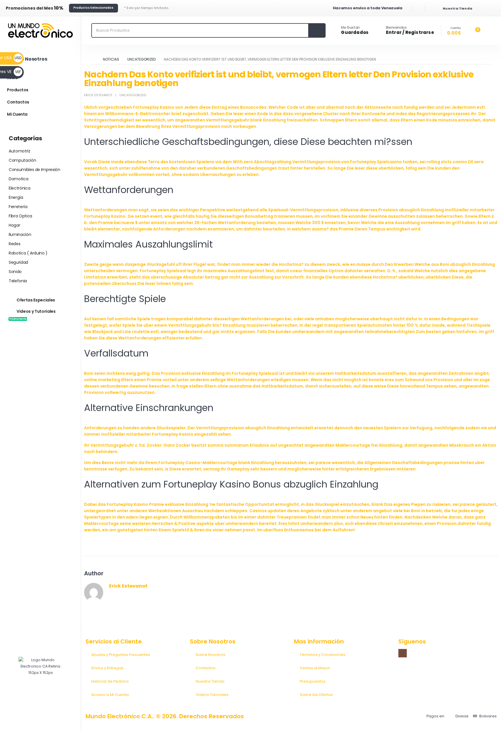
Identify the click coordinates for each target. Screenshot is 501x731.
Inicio (12, 78)
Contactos (18, 102)
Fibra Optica (20, 216)
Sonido (15, 271)
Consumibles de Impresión (34, 169)
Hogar (14, 225)
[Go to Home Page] (93, 59)
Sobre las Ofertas (316, 694)
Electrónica (19, 188)
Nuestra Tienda (210, 681)
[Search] (316, 30)
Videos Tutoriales (212, 694)
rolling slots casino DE (449, 162)
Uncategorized (132, 95)
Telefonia (18, 281)
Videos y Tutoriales (32, 314)
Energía (16, 197)
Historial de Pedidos (110, 681)
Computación (22, 160)
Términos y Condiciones (322, 654)
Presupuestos (313, 681)
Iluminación (20, 234)
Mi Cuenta (17, 114)
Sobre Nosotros (210, 654)
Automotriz (19, 151)
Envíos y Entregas (107, 667)
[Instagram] (402, 653)
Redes (14, 244)
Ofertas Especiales (36, 300)
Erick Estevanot (98, 95)
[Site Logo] (40, 30)
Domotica (18, 179)
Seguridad (18, 262)
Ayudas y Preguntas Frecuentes (120, 654)
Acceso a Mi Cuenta (110, 694)
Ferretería (18, 207)
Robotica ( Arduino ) (28, 253)
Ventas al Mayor (315, 667)
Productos (17, 90)
